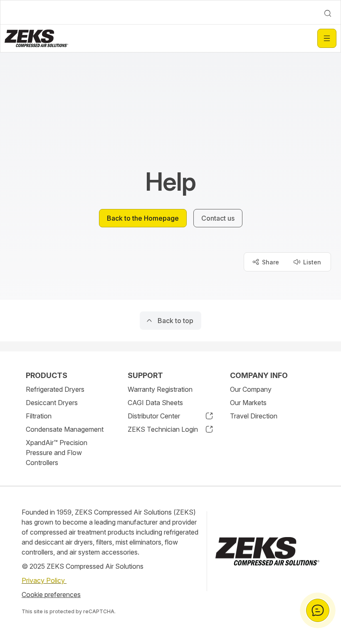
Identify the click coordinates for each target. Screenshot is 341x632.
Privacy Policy (44, 580)
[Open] (326, 38)
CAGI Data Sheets (155, 402)
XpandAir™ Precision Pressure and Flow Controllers (56, 452)
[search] (327, 13)
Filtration (39, 416)
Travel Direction (253, 416)
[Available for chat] (317, 610)
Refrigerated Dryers (55, 389)
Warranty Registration (160, 389)
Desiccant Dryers (52, 402)
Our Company (251, 389)
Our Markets (248, 402)
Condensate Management (65, 429)
